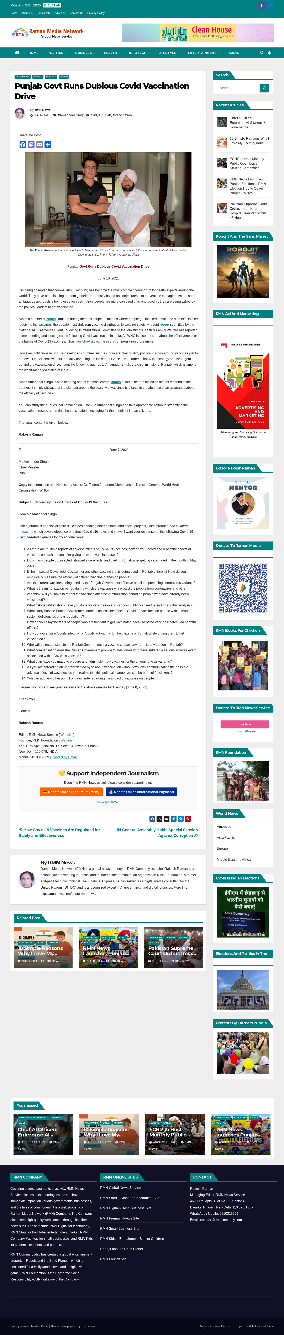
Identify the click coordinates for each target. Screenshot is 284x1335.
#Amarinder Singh (71, 115)
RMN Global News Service (120, 1188)
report (164, 324)
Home (13, 13)
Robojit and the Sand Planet (121, 1249)
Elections (108, 937)
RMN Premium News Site (119, 1218)
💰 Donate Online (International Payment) (141, 792)
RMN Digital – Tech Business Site (125, 1208)
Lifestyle (167, 53)
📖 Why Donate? (108, 801)
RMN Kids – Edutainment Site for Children (132, 1239)
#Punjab (105, 115)
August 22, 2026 (100, 1142)
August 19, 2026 (231, 1142)
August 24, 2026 (34, 1142)
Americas (224, 826)
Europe (222, 848)
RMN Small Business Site (120, 1228)
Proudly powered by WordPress (29, 1326)
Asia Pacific (23, 77)
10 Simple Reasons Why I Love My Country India (40, 953)
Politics (56, 53)
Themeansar (88, 1326)
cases (51, 319)
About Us (27, 13)
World (64, 77)
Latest (41, 942)
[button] (262, 53)
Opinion (53, 942)
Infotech (138, 53)
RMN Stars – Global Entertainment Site (129, 1198)
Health (111, 53)
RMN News (42, 110)
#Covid (91, 115)
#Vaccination (122, 115)
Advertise (60, 13)
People (37, 77)
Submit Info (44, 13)
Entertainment (202, 53)
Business (84, 53)
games (157, 353)
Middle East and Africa (234, 859)
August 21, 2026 (165, 1142)
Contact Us (76, 13)
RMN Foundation (113, 1259)
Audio (234, 53)
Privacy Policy (96, 13)
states (116, 382)
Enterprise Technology (33, 1117)
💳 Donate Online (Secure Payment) (71, 792)
